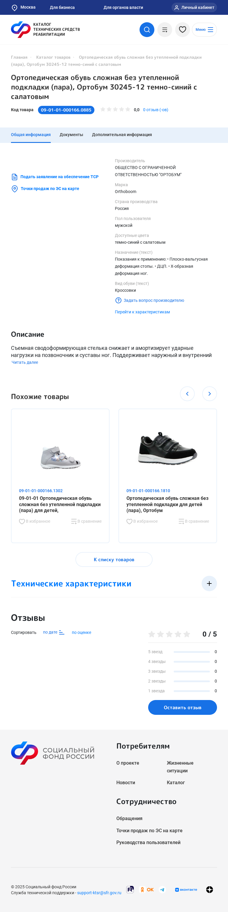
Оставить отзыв (183, 707)
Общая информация (31, 134)
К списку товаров (114, 559)
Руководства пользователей (148, 842)
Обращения (129, 818)
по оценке (81, 632)
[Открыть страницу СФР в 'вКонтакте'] (186, 890)
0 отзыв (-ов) (155, 109)
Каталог (176, 782)
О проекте (127, 763)
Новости (125, 782)
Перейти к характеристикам (142, 312)
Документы (71, 134)
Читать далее (25, 362)
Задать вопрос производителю (154, 300)
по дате (50, 632)
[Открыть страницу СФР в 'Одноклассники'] (146, 889)
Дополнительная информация (122, 134)
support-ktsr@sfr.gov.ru (99, 892)
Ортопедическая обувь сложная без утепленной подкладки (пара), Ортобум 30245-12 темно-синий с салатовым (104, 87)
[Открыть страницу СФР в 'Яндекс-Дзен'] (209, 889)
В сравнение (89, 521)
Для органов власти (123, 7)
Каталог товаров (53, 57)
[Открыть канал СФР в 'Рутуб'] (130, 889)
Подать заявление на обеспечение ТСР (59, 176)
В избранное (37, 521)
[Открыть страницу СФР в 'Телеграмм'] (162, 889)
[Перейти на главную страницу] (45, 29)
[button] (187, 393)
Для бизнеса (62, 7)
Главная (19, 57)
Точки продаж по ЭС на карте (50, 188)
